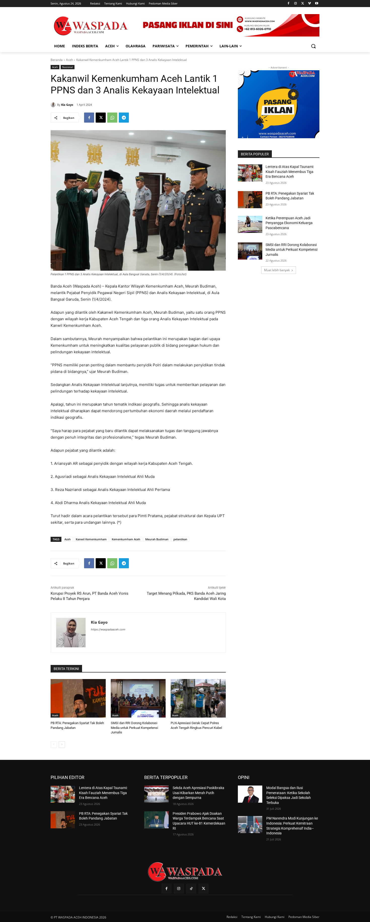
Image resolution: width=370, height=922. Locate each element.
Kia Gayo (67, 105)
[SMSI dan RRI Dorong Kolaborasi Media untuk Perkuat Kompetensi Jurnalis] (138, 698)
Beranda (57, 60)
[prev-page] (54, 744)
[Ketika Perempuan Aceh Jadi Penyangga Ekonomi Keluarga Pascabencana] (250, 224)
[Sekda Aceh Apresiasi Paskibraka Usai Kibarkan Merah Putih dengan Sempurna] (156, 794)
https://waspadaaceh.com (108, 629)
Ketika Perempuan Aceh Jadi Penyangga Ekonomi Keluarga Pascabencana (289, 223)
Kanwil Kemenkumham (91, 539)
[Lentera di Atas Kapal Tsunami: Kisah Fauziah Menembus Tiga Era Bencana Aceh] (250, 173)
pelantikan (180, 539)
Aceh (69, 60)
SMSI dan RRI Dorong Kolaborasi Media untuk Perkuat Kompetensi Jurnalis (134, 727)
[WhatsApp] (112, 118)
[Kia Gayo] (54, 104)
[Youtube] (316, 4)
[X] (303, 4)
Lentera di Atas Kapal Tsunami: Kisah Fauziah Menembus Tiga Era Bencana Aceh (290, 172)
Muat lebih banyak (277, 270)
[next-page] (62, 744)
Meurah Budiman (156, 539)
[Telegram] (124, 118)
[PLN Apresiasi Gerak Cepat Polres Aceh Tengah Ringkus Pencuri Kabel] (198, 698)
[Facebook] (288, 4)
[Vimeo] (309, 4)
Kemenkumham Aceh (126, 539)
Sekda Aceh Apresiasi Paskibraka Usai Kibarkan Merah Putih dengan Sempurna (198, 793)
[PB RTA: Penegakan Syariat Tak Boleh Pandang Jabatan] (78, 698)
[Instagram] (296, 4)
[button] (313, 46)
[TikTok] (191, 889)
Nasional (67, 67)
